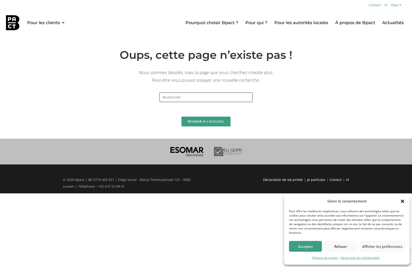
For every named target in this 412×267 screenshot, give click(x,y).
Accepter (305, 246)
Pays (394, 5)
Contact (375, 5)
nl (385, 5)
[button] (402, 201)
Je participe (316, 179)
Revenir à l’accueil (206, 121)
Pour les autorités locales (301, 22)
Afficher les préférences (382, 246)
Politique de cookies (325, 258)
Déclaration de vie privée (283, 179)
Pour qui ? (256, 22)
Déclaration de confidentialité (360, 258)
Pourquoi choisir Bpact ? (211, 22)
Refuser (340, 246)
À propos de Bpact (355, 22)
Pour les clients (43, 22)
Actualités (393, 22)
